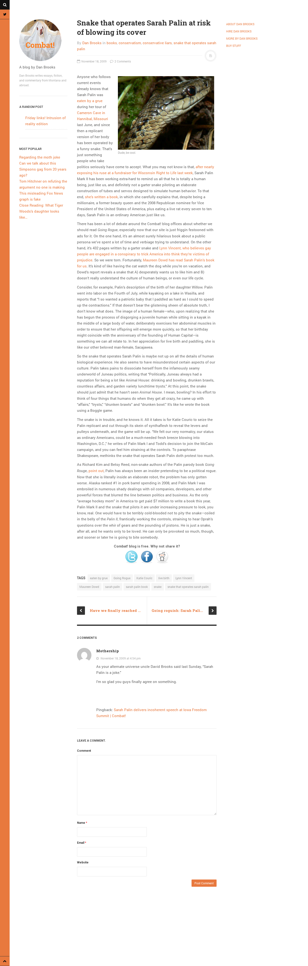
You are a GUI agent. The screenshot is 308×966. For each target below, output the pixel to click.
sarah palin (112, 587)
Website (83, 862)
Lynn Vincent (183, 578)
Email (81, 842)
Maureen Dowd (89, 587)
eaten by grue (99, 578)
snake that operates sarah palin (188, 587)
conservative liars (157, 42)
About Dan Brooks (240, 24)
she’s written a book (101, 196)
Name (82, 822)
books (112, 42)
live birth (163, 578)
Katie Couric (144, 578)
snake (157, 587)
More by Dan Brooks (241, 38)
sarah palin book (137, 587)
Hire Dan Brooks (238, 31)
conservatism (130, 42)
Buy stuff (233, 46)
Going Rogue (122, 578)
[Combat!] (43, 40)
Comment (84, 750)
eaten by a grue (90, 100)
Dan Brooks (92, 42)
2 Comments (122, 61)
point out (96, 470)
